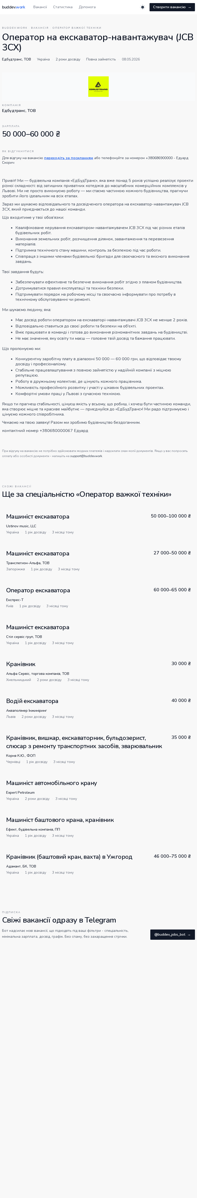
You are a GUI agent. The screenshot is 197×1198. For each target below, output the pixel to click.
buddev (13, 7)
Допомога (87, 7)
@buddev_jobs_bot (172, 934)
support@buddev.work (86, 456)
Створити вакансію (172, 7)
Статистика (63, 7)
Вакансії (40, 7)
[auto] (142, 7)
